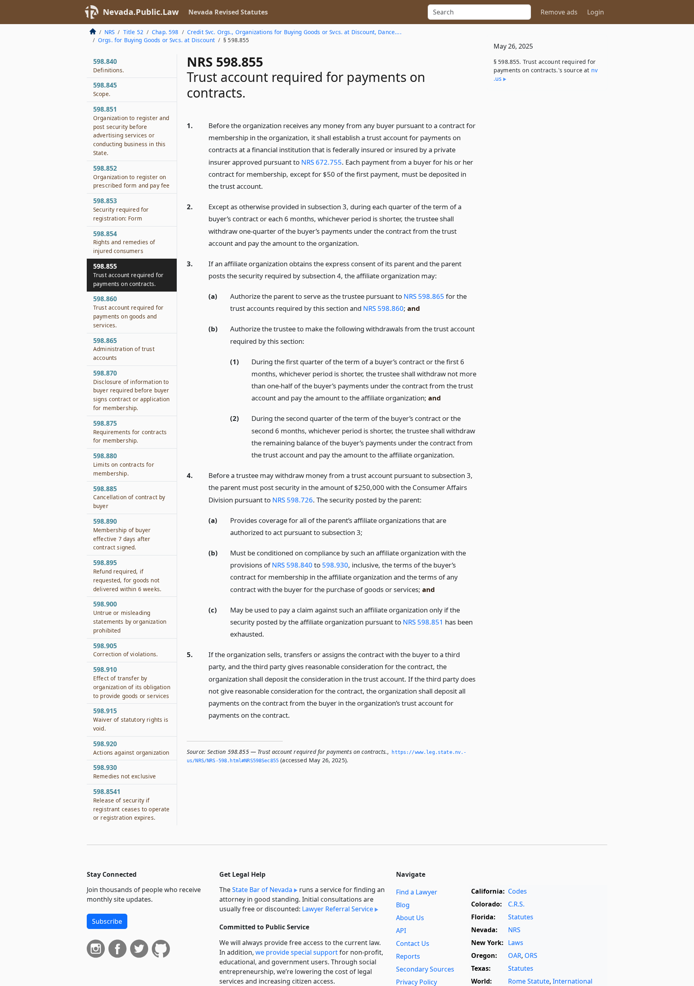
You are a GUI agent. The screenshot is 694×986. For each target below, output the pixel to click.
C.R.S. (516, 904)
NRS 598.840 (292, 565)
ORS (531, 955)
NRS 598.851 (423, 622)
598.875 (130, 432)
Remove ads (559, 12)
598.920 (131, 747)
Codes (517, 891)
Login (595, 12)
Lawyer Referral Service (337, 908)
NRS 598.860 (383, 308)
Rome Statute (528, 981)
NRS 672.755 (321, 162)
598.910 (131, 682)
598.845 (105, 89)
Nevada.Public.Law (141, 11)
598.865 (124, 349)
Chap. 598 (165, 32)
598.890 (122, 534)
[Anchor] (267, 185)
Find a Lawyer (416, 892)
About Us (410, 917)
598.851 (131, 131)
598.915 (131, 719)
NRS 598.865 (424, 296)
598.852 (131, 177)
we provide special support (296, 952)
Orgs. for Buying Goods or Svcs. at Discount (156, 40)
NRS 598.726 (292, 499)
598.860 (128, 311)
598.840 (108, 65)
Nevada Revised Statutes (228, 12)
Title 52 (133, 32)
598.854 (124, 242)
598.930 (335, 565)
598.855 (128, 275)
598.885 (129, 497)
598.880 (123, 464)
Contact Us (412, 943)
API (401, 930)
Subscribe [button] (107, 921)
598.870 (131, 390)
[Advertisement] (547, 222)
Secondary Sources (425, 969)
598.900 (129, 617)
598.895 (127, 575)
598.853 (121, 209)
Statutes (520, 917)
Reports (408, 956)
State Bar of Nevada (262, 889)
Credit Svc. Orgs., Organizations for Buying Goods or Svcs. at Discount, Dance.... (294, 32)
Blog (403, 904)
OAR (514, 955)
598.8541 (131, 804)
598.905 (125, 649)
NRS (109, 32)
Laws (515, 942)
